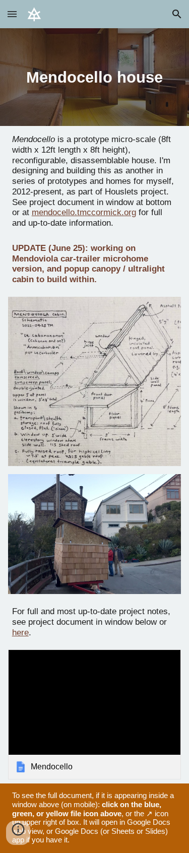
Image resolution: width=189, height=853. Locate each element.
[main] (94, 77)
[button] (12, 14)
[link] (94, 714)
